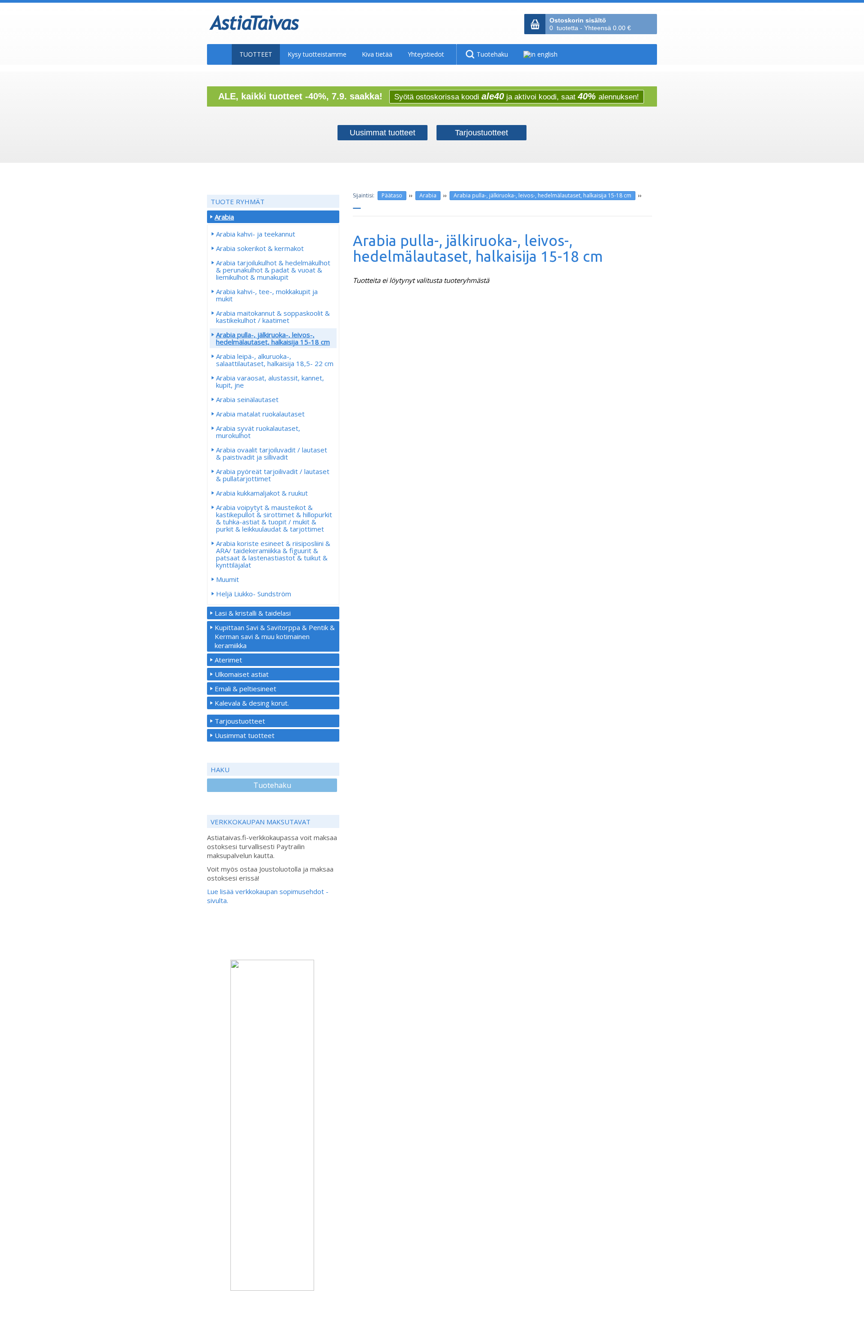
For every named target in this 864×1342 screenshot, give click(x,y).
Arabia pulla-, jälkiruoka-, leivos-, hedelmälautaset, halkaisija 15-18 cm (542, 195)
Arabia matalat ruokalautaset (260, 413)
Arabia (427, 195)
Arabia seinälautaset (247, 399)
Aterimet (228, 659)
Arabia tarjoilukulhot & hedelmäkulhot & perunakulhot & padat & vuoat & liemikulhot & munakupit (273, 270)
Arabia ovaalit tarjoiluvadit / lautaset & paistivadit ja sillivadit (271, 453)
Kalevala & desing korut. (252, 702)
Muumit (227, 579)
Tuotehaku (272, 785)
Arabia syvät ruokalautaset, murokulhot (258, 432)
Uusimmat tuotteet (244, 735)
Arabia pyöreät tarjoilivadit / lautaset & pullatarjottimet (272, 475)
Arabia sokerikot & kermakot (260, 248)
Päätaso (392, 195)
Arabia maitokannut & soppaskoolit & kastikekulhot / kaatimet (273, 317)
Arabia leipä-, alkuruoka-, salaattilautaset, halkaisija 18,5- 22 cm (274, 360)
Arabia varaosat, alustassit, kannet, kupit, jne (270, 381)
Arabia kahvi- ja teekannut (255, 233)
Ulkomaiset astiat (242, 674)
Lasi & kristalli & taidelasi (253, 612)
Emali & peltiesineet (245, 688)
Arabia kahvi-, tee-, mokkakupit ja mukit (267, 295)
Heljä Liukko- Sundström (253, 593)
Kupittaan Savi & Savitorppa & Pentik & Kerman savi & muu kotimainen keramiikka (275, 636)
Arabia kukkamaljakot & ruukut (262, 492)
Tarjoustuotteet (240, 720)
